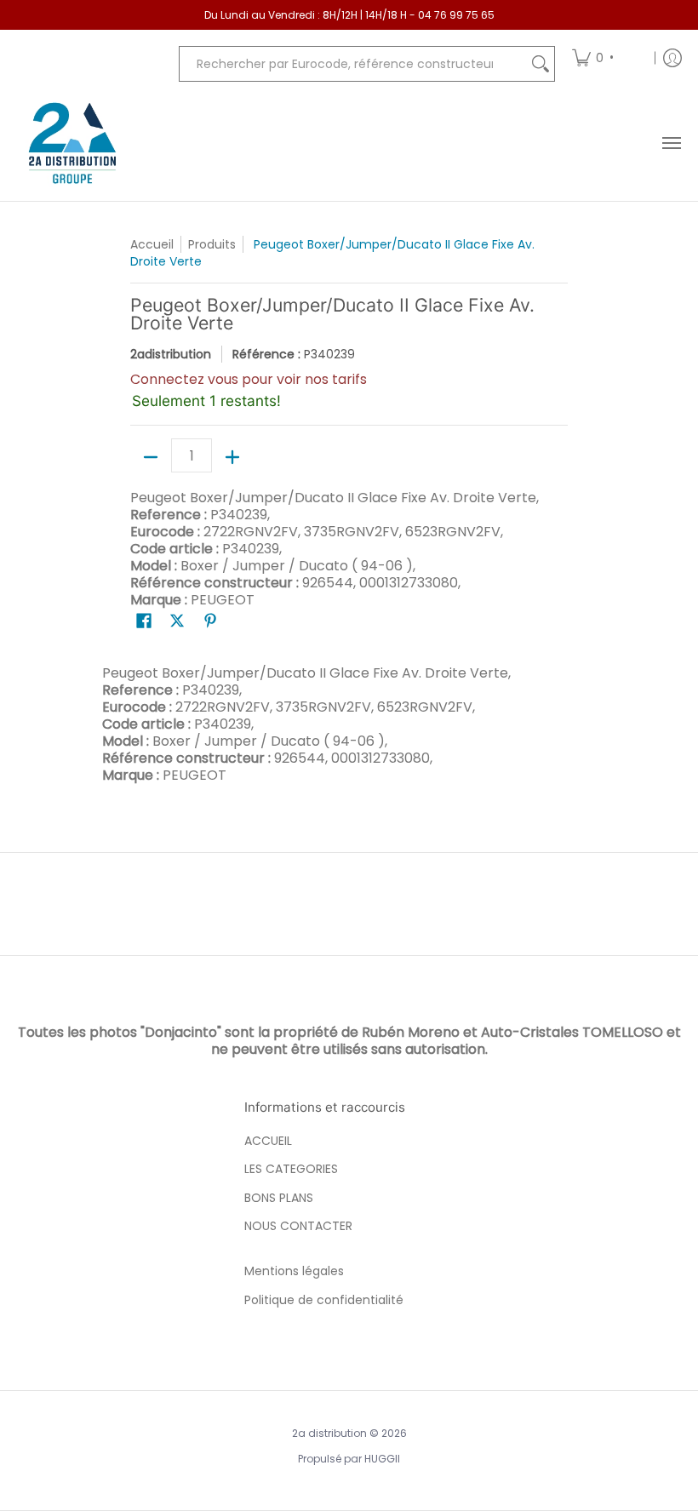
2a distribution (329, 1433)
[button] (144, 621)
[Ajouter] (232, 457)
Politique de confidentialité (323, 1299)
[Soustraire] (150, 457)
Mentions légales (294, 1270)
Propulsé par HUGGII (349, 1458)
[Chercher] (540, 64)
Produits (212, 244)
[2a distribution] (72, 143)
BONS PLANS (278, 1197)
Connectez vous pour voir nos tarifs (248, 379)
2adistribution (170, 354)
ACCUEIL (268, 1140)
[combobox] (353, 64)
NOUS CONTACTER (298, 1225)
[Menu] (671, 143)
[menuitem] (607, 57)
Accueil (152, 244)
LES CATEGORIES (291, 1168)
